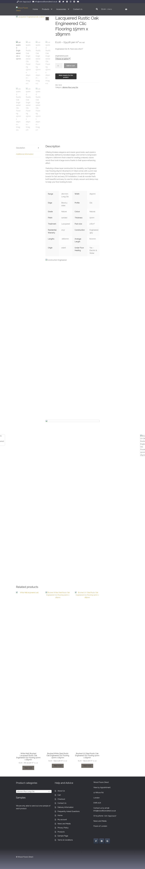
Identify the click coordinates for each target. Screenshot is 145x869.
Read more (28, 768)
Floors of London (100, 826)
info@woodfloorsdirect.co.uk (46, 2)
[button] (47, 18)
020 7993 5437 (25, 2)
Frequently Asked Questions (69, 811)
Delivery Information (65, 807)
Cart (59, 795)
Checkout (61, 799)
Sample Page (63, 836)
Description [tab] (20, 148)
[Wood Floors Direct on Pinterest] (101, 841)
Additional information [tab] (24, 154)
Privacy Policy (63, 828)
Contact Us (77, 9)
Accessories (61, 9)
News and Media (64, 824)
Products (45, 9)
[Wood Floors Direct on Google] (107, 841)
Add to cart (70, 66)
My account (62, 820)
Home (35, 9)
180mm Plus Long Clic (70, 87)
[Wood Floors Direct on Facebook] (96, 841)
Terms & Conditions (65, 840)
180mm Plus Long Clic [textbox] (33, 791)
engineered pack (61, 56)
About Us (61, 791)
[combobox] (34, 791)
